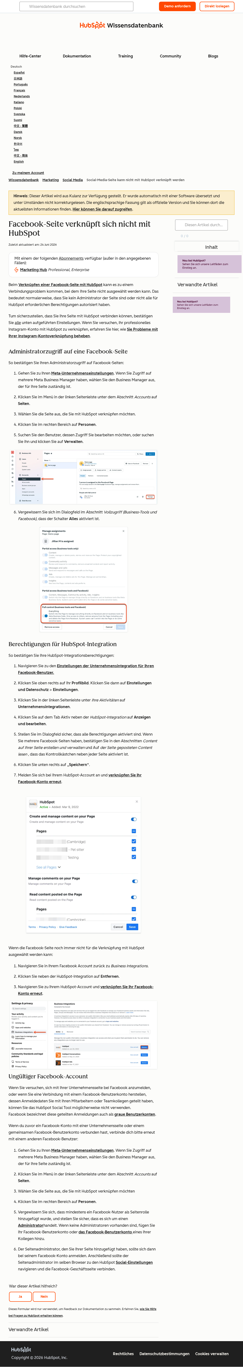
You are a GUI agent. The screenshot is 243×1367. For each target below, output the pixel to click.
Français (19, 90)
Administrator (30, 1225)
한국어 (18, 144)
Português (21, 84)
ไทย (16, 149)
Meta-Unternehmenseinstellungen (82, 373)
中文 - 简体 (21, 155)
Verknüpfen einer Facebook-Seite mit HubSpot (60, 284)
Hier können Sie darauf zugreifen (102, 209)
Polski (18, 108)
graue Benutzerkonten (134, 1114)
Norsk (18, 138)
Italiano (19, 102)
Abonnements (71, 258)
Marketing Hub (33, 270)
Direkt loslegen (217, 6)
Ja (20, 1297)
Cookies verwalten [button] (212, 1354)
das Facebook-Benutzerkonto (106, 1232)
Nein (44, 1297)
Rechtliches (123, 1354)
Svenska (19, 114)
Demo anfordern (177, 6)
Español (19, 72)
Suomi (18, 120)
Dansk (18, 132)
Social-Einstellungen (134, 1262)
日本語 (18, 78)
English (19, 161)
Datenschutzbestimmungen (165, 1354)
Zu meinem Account (28, 173)
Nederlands (22, 96)
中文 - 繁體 (21, 126)
